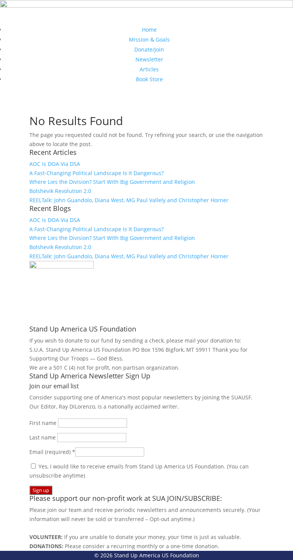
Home (149, 29)
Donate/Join (149, 49)
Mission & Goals (149, 39)
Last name (43, 437)
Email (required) (52, 451)
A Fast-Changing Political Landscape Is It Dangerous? (96, 173)
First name (43, 422)
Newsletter (149, 59)
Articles (149, 69)
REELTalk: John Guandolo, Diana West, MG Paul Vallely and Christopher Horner (129, 200)
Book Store (149, 79)
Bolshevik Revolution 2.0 (60, 191)
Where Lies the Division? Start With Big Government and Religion (112, 181)
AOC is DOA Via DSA (54, 163)
